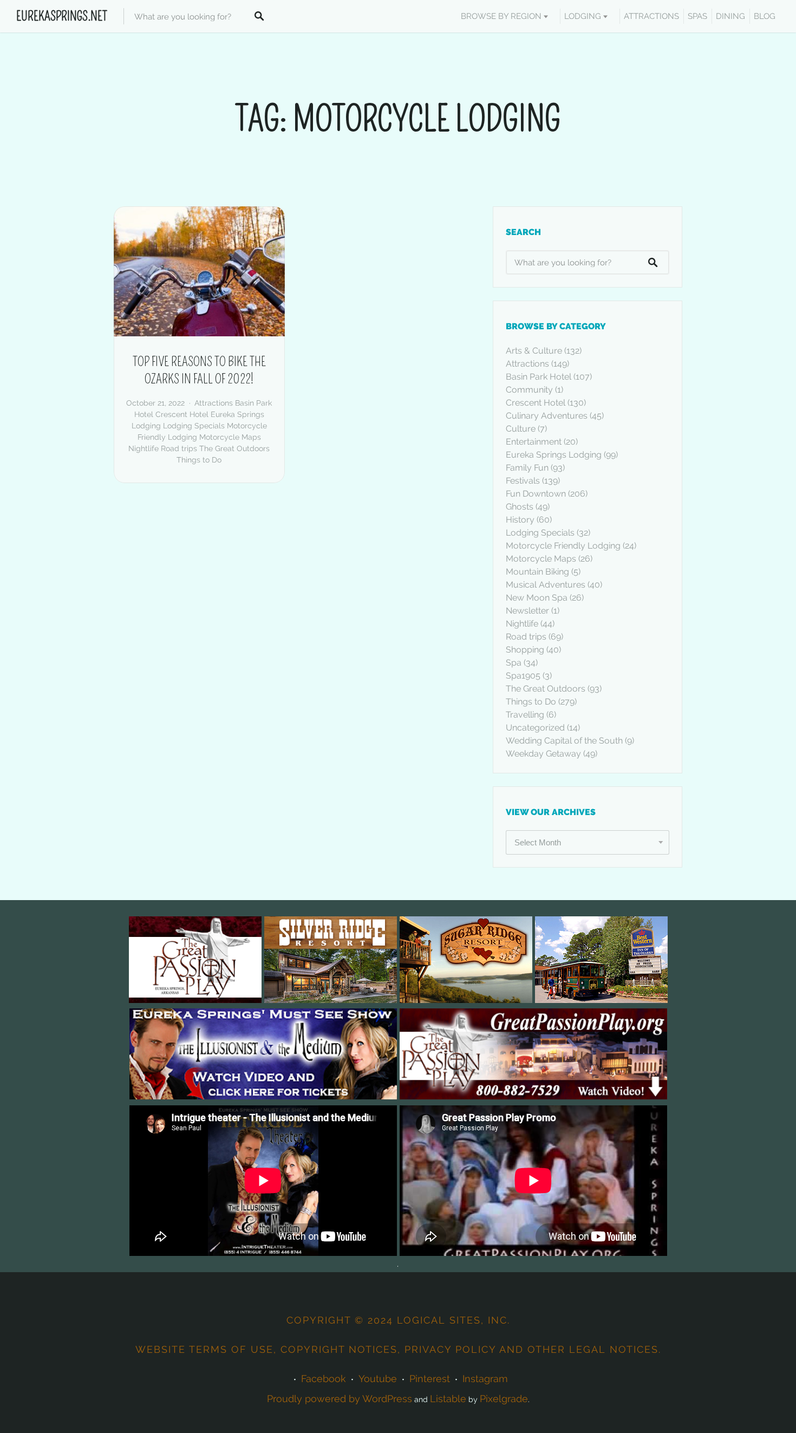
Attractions (213, 403)
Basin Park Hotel (538, 377)
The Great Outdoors (234, 448)
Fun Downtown (536, 493)
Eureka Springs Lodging (554, 455)
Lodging (582, 16)
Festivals (523, 481)
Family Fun (527, 468)
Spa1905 (523, 675)
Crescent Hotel (181, 414)
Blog (764, 16)
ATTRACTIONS (651, 16)
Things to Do (199, 459)
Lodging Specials (194, 425)
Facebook (323, 1378)
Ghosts (519, 506)
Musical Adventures (545, 584)
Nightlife (143, 448)
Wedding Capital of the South (564, 740)
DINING (730, 16)
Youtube (377, 1378)
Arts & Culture (534, 351)
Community (529, 390)
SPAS (697, 16)
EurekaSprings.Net (61, 16)
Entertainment (534, 442)
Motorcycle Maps (230, 437)
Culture (521, 429)
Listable (448, 1398)
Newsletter (527, 610)
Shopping (525, 649)
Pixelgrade (504, 1398)
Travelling (525, 714)
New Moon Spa (536, 597)
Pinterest (429, 1378)
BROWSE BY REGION (501, 16)
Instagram (485, 1378)
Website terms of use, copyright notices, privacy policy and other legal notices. (398, 1349)
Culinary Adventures (547, 416)
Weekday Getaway (543, 753)
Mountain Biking (537, 571)
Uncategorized (535, 727)
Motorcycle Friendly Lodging (563, 545)
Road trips (179, 448)
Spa (513, 662)
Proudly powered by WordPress (339, 1398)
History (520, 519)
